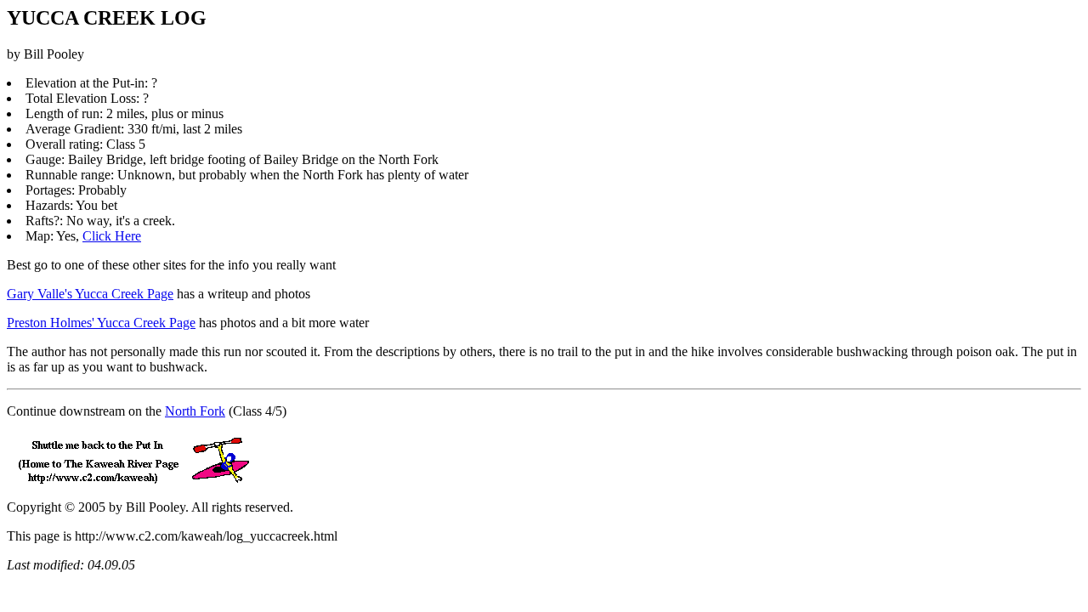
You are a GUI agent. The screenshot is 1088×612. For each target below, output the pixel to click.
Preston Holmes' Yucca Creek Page (101, 322)
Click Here (111, 236)
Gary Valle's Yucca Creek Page (90, 293)
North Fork (195, 411)
